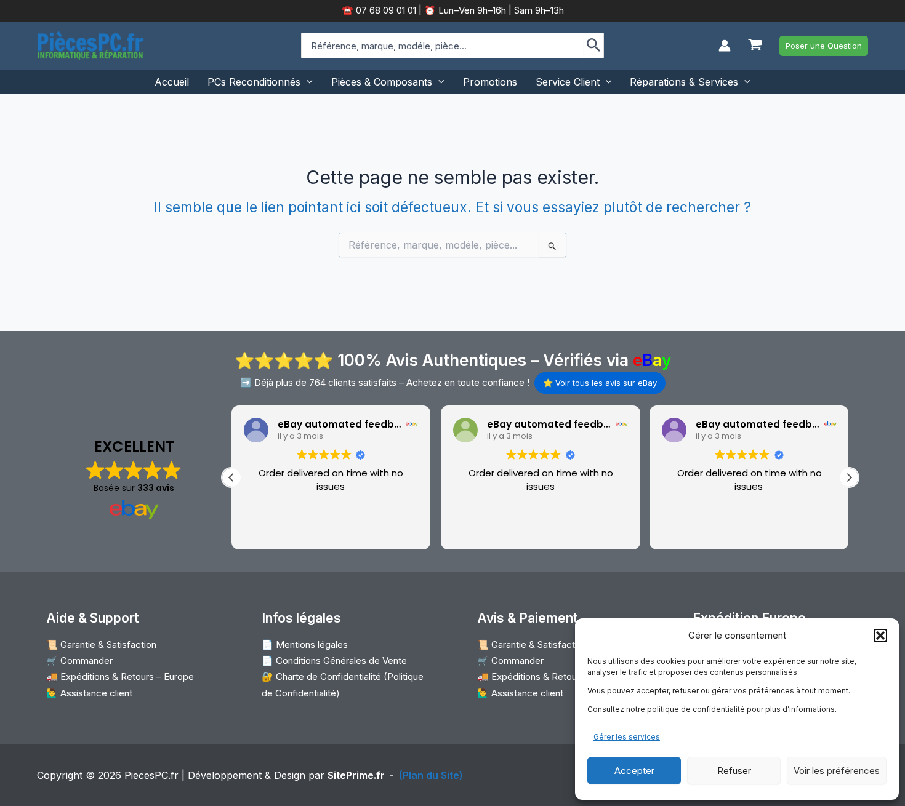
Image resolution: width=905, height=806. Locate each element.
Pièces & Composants (381, 82)
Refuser (734, 770)
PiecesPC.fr (151, 775)
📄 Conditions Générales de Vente (334, 660)
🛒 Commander (79, 660)
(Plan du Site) (431, 775)
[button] (880, 635)
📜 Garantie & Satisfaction (101, 644)
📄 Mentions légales (305, 644)
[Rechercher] (594, 45)
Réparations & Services (684, 82)
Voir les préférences (837, 770)
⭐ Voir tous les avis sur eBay (600, 383)
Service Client (568, 82)
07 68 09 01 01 (384, 10)
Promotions (490, 82)
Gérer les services (626, 736)
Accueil (172, 82)
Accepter (634, 770)
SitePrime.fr (356, 775)
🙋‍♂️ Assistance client (89, 693)
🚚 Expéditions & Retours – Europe (120, 676)
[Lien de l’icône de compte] (724, 45)
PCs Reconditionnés (253, 82)
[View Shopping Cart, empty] (755, 46)
